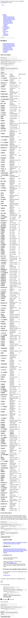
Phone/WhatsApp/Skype (6, 60)
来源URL (3, 68)
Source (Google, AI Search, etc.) (8, 63)
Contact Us (5, 35)
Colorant (5, 25)
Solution (18, 543)
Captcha (3, 69)
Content (3, 67)
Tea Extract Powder (7, 20)
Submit (2, 72)
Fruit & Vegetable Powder (8, 18)
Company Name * (5, 525)
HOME (5, 542)
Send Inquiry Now (7, 596)
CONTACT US (6, 575)
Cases (4, 30)
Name (2, 57)
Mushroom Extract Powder (9, 19)
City (1, 527)
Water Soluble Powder (8, 23)
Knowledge (5, 34)
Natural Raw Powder (7, 21)
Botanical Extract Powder (8, 16)
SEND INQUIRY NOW (5, 537)
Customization (6, 27)
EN (3, 5)
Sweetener (5, 24)
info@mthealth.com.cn (11, 562)
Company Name (4, 61)
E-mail (2, 58)
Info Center (5, 31)
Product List (5, 26)
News (4, 32)
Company (5, 591)
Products (5, 15)
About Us (5, 29)
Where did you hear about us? (7, 528)
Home (4, 14)
